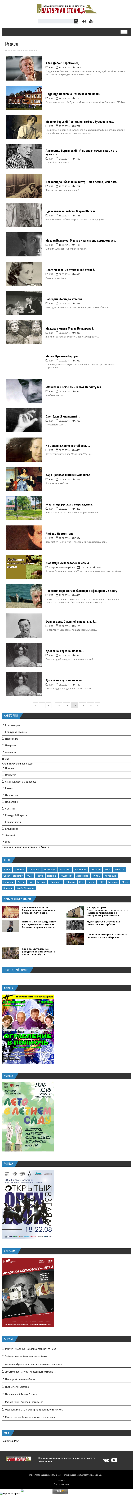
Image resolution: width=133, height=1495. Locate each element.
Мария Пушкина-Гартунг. (62, 356)
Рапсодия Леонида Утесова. (64, 299)
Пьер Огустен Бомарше (17, 1386)
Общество (10, 775)
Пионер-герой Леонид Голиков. (21, 1394)
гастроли (8, 882)
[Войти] (83, 22)
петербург (50, 869)
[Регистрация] (92, 22)
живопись (55, 882)
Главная (9, 50)
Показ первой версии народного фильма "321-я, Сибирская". (107, 936)
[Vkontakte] (106, 1461)
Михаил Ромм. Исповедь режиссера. (24, 1402)
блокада (113, 882)
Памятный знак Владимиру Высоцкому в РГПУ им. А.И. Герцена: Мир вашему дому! (39, 924)
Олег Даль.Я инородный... (63, 416)
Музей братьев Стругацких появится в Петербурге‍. (103, 923)
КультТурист (11, 828)
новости (119, 869)
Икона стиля (11, 795)
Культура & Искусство (16, 815)
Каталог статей (23, 50)
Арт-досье (10, 752)
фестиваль (81, 869)
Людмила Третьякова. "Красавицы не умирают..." (31, 1371)
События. (10, 808)
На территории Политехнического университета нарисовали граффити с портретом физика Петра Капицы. (107, 913)
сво (81, 882)
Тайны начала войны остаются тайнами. (26, 1356)
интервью (110, 875)
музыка (41, 882)
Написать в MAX (10, 1441)
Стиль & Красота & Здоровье (20, 781)
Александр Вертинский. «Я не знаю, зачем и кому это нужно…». (81, 152)
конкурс (7, 888)
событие (96, 869)
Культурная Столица (16, 732)
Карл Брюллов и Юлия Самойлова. (68, 475)
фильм (96, 875)
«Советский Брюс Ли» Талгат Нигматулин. (74, 387)
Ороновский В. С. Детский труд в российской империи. (34, 1409)
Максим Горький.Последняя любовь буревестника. (80, 121)
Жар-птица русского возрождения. (69, 504)
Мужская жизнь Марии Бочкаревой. (70, 328)
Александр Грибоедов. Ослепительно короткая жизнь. (34, 1364)
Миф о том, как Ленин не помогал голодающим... (31, 1417)
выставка (65, 869)
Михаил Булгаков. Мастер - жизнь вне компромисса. (81, 240)
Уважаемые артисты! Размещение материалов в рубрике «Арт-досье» (39, 910)
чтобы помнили (25, 888)
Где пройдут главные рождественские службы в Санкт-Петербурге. (38, 951)
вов (31, 882)
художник (66, 875)
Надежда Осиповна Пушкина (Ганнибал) (73, 94)
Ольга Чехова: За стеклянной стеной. (70, 270)
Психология (11, 801)
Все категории (12, 725)
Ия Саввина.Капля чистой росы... (68, 446)
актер (21, 882)
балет (91, 882)
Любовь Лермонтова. (60, 533)
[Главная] (66, 12)
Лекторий (10, 835)
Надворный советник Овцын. (20, 1379)
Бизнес (9, 788)
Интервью (10, 745)
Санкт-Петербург (13, 875)
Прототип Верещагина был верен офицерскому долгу (81, 591)
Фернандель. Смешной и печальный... (71, 621)
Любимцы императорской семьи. (68, 563)
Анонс (6, 869)
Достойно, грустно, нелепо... (65, 651)
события (70, 882)
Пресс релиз (11, 738)
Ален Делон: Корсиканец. (62, 63)
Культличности (13, 822)
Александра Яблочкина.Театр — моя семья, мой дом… (82, 182)
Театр (39, 875)
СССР (101, 882)
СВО (7, 842)
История (9, 768)
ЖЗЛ (7, 759)
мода (125, 882)
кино (107, 869)
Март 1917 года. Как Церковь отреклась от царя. (30, 1348)
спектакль (34, 869)
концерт (19, 869)
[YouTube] (114, 1461)
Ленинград (82, 875)
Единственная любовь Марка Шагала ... (72, 211)
